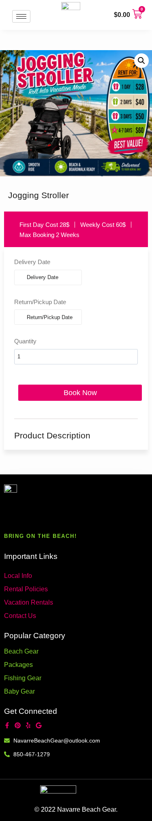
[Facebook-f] (7, 725)
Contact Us (20, 615)
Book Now (80, 393)
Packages (18, 664)
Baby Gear (19, 691)
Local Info (18, 575)
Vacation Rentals (28, 602)
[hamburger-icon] (21, 16)
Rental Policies (26, 589)
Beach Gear (21, 651)
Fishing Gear (22, 678)
